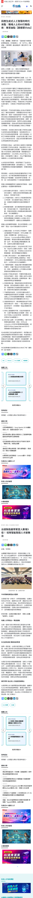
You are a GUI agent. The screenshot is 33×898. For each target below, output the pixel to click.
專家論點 (8, 17)
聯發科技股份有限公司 (14, 381)
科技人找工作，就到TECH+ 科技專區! (17, 1)
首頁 (3, 17)
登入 (11, 415)
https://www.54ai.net (16, 326)
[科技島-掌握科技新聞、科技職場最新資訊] (16, 6)
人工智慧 (17, 360)
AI (3, 360)
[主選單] (2, 6)
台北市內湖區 (12, 390)
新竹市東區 (11, 374)
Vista (9, 360)
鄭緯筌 (8, 41)
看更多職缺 (16, 405)
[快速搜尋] (31, 6)
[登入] (27, 7)
